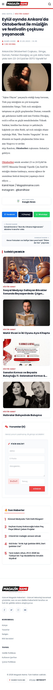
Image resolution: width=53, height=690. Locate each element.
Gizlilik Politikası (9, 653)
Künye (4, 625)
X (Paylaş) (26, 214)
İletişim (5, 634)
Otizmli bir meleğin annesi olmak (25, 536)
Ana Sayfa (7, 14)
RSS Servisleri (7, 638)
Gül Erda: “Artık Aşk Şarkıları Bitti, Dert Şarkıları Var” (27, 545)
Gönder (37, 489)
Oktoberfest (8, 162)
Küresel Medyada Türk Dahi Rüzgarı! (25, 519)
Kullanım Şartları (9, 657)
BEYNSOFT (41, 680)
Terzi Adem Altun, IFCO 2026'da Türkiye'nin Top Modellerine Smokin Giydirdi (26, 556)
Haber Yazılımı (18, 680)
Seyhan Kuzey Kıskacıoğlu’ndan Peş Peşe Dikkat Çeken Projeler (26, 528)
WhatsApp (43, 214)
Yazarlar (5, 630)
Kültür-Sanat (22, 14)
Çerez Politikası (9, 662)
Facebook (11, 214)
